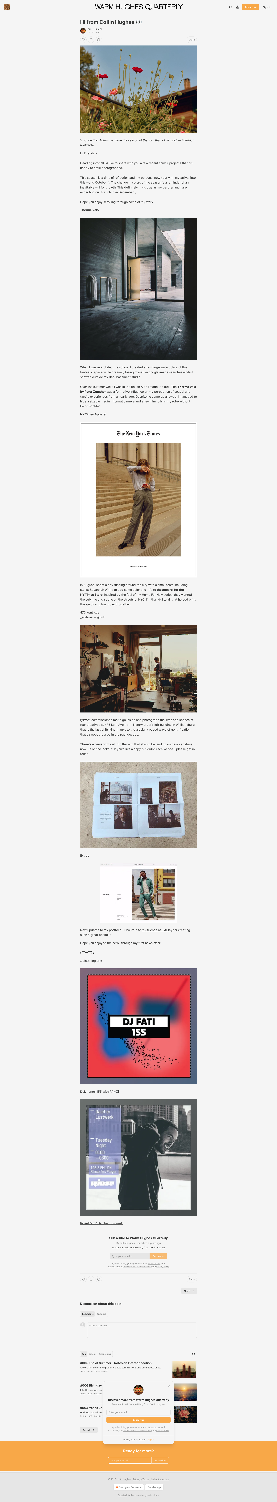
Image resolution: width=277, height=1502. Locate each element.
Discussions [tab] (105, 1354)
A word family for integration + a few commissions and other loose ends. (120, 1367)
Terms (146, 1479)
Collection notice (160, 1479)
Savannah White (101, 590)
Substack (122, 1495)
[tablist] (94, 1314)
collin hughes (95, 29)
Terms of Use (154, 1427)
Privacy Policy (162, 1430)
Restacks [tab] (101, 1314)
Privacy (137, 1479)
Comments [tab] (87, 1314)
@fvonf (85, 720)
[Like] (83, 40)
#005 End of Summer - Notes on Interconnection (116, 1363)
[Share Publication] (237, 7)
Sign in (267, 7)
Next (187, 1291)
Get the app (154, 1487)
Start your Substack (130, 1487)
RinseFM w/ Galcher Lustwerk (101, 1223)
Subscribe (250, 7)
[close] (169, 1385)
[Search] (230, 7)
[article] (138, 1369)
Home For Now (152, 595)
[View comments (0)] (91, 40)
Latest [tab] (92, 1354)
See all (87, 1430)
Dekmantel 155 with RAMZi (99, 1091)
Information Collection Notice (137, 1430)
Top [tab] (84, 1354)
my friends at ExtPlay (157, 930)
